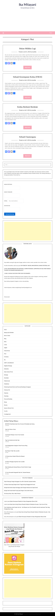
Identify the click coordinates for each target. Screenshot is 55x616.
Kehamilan (6, 368)
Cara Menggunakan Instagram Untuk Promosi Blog (16, 445)
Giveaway (6, 356)
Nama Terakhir (8, 192)
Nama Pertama (8, 184)
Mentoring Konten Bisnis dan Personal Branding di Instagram (17, 387)
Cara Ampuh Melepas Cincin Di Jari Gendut (14, 434)
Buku (5, 341)
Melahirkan (6, 383)
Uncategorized (7, 414)
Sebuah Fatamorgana (27, 137)
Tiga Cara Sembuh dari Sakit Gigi (12, 440)
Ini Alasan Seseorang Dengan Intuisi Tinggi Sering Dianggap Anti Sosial (19, 484)
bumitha (34, 51)
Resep (5, 402)
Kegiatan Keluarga (8, 365)
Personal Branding (8, 399)
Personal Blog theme (36, 614)
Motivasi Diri (7, 390)
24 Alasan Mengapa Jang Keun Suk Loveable (15, 461)
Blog (5, 338)
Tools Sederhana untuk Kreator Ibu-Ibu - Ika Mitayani (15, 507)
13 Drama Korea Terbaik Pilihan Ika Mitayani (15, 456)
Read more (27, 67)
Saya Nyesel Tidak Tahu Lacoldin (12, 450)
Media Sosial (7, 380)
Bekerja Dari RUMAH (9, 332)
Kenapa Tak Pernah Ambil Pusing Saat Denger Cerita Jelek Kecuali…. (19, 490)
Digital (5, 347)
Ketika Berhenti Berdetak (27, 107)
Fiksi (5, 353)
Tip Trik (5, 411)
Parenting (6, 396)
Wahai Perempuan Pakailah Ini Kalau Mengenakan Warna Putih (23, 501)
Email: (6, 200)
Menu (51, 32)
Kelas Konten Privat (8, 371)
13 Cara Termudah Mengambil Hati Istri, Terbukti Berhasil (17, 472)
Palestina (6, 393)
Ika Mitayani (27, 4)
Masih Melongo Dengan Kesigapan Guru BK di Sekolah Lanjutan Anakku (20, 481)
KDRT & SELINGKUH (9, 362)
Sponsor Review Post (9, 408)
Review (5, 405)
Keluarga (6, 374)
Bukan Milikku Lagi (27, 48)
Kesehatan (6, 377)
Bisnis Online (7, 335)
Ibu (5, 359)
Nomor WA (7, 205)
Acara (5, 329)
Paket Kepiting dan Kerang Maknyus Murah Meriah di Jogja (18, 467)
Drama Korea (7, 350)
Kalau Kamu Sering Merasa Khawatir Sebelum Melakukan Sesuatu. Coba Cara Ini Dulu (28, 504)
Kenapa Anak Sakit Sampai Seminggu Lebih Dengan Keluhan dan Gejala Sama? (21, 487)
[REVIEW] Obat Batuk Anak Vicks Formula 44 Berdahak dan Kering (19, 424)
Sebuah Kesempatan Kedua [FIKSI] (27, 77)
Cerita (5, 344)
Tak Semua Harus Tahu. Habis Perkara (12, 493)
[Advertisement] (27, 21)
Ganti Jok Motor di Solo (10, 429)
